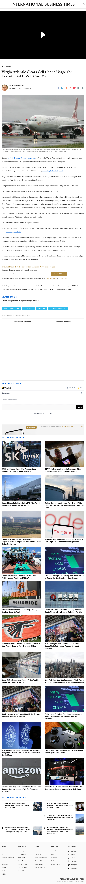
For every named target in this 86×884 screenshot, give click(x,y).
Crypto (4, 871)
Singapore (54, 857)
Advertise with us (40, 867)
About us (37, 851)
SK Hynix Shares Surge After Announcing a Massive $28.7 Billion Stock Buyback (17, 805)
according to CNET (13, 231)
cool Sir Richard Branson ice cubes (21, 158)
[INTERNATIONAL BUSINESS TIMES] (43, 4)
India (52, 854)
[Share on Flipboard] (70, 88)
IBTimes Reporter (18, 85)
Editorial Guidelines (64, 322)
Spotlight (20, 861)
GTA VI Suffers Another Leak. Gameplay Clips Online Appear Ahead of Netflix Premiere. (60, 805)
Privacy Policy (63, 278)
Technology (5, 864)
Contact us (38, 854)
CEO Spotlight (22, 867)
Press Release (22, 864)
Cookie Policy (39, 864)
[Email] (78, 88)
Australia (54, 851)
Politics (4, 867)
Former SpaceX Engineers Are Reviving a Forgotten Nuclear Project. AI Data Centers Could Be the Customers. (21, 542)
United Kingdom (56, 861)
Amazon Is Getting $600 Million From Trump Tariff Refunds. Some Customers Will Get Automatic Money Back (21, 789)
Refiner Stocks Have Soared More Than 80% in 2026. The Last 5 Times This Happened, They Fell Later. (64, 505)
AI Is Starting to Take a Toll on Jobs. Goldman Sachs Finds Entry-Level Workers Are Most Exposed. (63, 646)
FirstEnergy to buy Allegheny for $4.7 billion (21, 301)
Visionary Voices (23, 851)
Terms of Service (50, 278)
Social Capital (22, 854)
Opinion (4, 874)
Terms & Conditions (41, 857)
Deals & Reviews (23, 871)
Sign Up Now (31, 427)
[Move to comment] (82, 88)
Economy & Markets (8, 857)
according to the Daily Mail (52, 170)
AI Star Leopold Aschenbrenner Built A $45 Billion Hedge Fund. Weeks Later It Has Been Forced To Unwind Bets (21, 753)
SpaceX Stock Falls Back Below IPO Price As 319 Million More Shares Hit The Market (60, 817)
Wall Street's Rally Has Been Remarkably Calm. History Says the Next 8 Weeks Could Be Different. (63, 716)
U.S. (3, 854)
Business (4, 861)
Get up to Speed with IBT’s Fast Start (72, 426)
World (3, 851)
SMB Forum (21, 857)
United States (55, 864)
